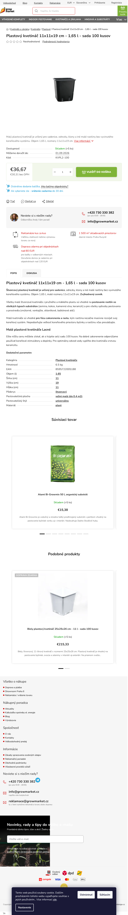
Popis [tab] (13, 273)
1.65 (58, 373)
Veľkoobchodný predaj (16, 741)
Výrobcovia (10, 720)
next (119, 485)
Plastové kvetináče (66, 360)
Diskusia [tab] (32, 273)
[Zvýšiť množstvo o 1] (70, 172)
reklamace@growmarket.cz (28, 801)
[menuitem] (13, 19)
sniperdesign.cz (118, 904)
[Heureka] (64, 887)
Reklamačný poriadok (15, 759)
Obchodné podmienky (15, 763)
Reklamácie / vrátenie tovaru (18, 695)
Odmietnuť (86, 894)
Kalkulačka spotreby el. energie (20, 712)
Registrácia (116, 2)
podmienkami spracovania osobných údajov (28, 851)
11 (57, 378)
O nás (8, 734)
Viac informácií (82, 141)
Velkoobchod (9, 3)
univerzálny (62, 401)
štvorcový (61, 392)
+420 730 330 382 (100, 212)
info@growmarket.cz (103, 221)
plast (59, 405)
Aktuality (9, 709)
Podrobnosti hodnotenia (55, 41)
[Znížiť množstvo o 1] (54, 172)
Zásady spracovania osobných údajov (23, 755)
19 (57, 383)
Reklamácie (55, 3)
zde (55, 899)
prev (8, 485)
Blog (25, 3)
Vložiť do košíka (99, 172)
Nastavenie (24, 907)
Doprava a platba (13, 687)
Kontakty (38, 3)
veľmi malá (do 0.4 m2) (69, 396)
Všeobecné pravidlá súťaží (17, 767)
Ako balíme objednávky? (54, 186)
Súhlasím (105, 894)
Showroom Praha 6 (14, 691)
